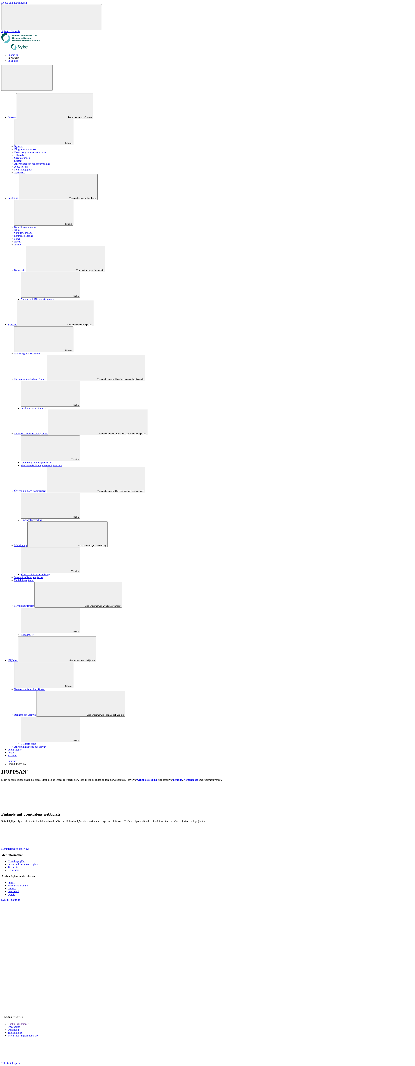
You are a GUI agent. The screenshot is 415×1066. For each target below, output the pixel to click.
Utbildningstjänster (24, 580)
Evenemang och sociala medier (30, 152)
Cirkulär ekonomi (23, 232)
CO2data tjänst (28, 743)
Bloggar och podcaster (25, 149)
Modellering (20, 545)
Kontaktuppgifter (23, 169)
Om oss (12, 117)
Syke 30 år (19, 172)
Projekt (11, 752)
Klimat (17, 230)
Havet (17, 241)
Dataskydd (13, 1029)
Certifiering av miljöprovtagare (36, 462)
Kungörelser (27, 634)
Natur (17, 238)
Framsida (12, 761)
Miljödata (13, 660)
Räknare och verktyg (25, 714)
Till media (19, 155)
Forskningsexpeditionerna (34, 408)
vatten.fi (12, 888)
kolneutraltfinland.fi (18, 885)
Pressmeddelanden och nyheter (23, 864)
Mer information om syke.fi (15, 848)
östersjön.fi (13, 891)
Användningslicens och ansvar (30, 746)
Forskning (13, 198)
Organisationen (22, 158)
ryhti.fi (11, 894)
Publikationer (14, 749)
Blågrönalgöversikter (31, 520)
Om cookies (14, 1026)
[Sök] (27, 78)
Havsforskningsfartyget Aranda (30, 379)
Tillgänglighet (15, 1032)
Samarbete (20, 270)
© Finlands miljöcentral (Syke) (23, 1035)
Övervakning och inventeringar (30, 491)
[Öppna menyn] (51, 17)
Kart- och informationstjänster (29, 689)
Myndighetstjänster (24, 605)
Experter (12, 755)
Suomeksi (13, 55)
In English (13, 60)
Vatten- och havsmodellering (35, 574)
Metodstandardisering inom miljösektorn (41, 465)
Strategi (18, 160)
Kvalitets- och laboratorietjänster (31, 433)
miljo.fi (11, 882)
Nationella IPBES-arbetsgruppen (37, 299)
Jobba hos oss (21, 166)
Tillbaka (68, 143)
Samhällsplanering (23, 235)
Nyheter (18, 146)
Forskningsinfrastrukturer (27, 353)
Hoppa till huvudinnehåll (14, 2)
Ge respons (13, 870)
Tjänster (12, 324)
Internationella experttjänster (28, 577)
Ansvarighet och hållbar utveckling (32, 163)
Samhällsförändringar (25, 227)
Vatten (17, 244)
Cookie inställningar (18, 1024)
